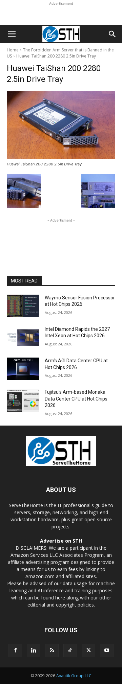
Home (13, 50)
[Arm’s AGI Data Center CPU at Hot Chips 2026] (23, 369)
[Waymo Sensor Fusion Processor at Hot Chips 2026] (23, 306)
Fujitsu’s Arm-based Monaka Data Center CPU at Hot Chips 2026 (76, 398)
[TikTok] (70, 650)
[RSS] (52, 650)
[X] (88, 650)
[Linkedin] (33, 650)
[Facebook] (15, 650)
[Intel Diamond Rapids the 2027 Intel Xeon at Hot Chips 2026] (23, 337)
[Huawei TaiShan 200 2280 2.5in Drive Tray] (61, 125)
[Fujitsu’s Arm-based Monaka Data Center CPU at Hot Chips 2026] (23, 400)
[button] (11, 34)
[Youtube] (107, 650)
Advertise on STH (61, 541)
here (60, 597)
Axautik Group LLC (74, 676)
